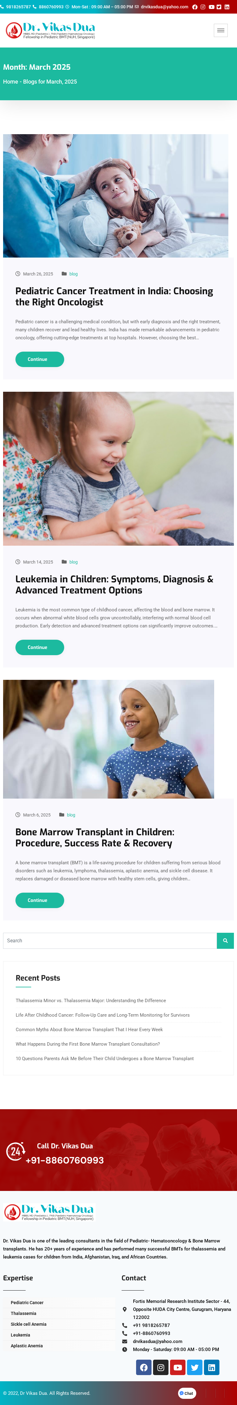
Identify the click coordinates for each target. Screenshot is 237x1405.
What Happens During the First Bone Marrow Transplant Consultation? (88, 1044)
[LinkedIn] (220, 1393)
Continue (38, 359)
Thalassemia (23, 1313)
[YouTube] (229, 1393)
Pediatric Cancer (27, 1302)
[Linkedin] (211, 1367)
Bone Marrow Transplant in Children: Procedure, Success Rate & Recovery (94, 837)
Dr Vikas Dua (33, 1393)
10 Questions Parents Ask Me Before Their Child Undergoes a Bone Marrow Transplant (105, 1058)
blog (73, 273)
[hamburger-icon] (221, 30)
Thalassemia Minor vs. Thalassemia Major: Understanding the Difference (91, 1000)
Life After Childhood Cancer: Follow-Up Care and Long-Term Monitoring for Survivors (103, 1015)
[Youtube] (177, 1367)
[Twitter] (194, 1367)
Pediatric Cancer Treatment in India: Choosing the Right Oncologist (114, 296)
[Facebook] (144, 1367)
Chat (189, 1393)
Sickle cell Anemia (29, 1324)
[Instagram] (160, 1367)
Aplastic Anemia (27, 1345)
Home (10, 81)
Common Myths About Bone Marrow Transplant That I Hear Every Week (89, 1029)
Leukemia (20, 1335)
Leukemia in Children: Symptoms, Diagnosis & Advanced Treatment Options (114, 585)
